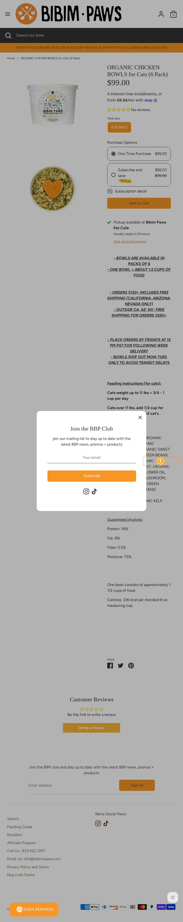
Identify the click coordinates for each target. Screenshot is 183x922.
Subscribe (91, 476)
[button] (160, 461)
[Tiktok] (94, 491)
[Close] (140, 417)
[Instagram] (86, 491)
